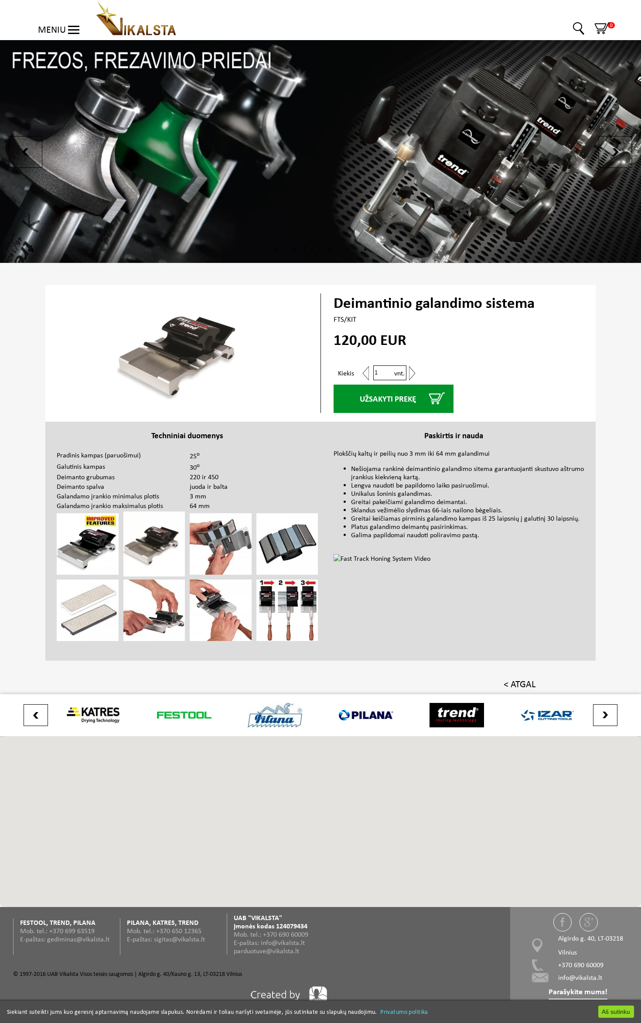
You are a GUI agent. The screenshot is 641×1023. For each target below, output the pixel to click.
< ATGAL (519, 684)
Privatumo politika (404, 1012)
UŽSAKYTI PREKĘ (388, 399)
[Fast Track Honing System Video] (411, 554)
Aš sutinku (616, 1011)
